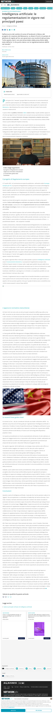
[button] (3, 5)
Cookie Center (7, 688)
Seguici (20, 683)
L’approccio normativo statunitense (13, 171)
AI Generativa (26, 8)
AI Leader (20, 8)
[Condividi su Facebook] (3, 30)
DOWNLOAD (21, 638)
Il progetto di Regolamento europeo (13, 170)
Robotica (32, 8)
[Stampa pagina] (14, 30)
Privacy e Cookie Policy (24, 686)
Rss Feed (16, 686)
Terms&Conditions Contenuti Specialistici (39, 686)
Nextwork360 (6, 694)
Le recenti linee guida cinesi (10, 173)
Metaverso (6, 107)
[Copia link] (12, 30)
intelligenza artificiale (44, 259)
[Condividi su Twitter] (7, 30)
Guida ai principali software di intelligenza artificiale (18, 607)
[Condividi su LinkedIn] (5, 30)
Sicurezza (44, 8)
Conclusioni (6, 175)
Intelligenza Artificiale (12, 8)
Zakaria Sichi (5, 55)
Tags (12, 686)
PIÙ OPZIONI (39, 710)
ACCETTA (13, 710)
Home (3, 26)
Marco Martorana (6, 50)
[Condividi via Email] (10, 30)
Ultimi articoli (4, 8)
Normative (38, 8)
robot (24, 112)
